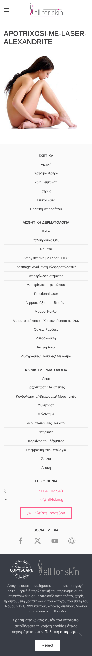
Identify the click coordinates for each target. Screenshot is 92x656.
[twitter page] (37, 540)
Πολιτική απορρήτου (62, 632)
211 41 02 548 (50, 491)
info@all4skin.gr (50, 499)
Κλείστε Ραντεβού (49, 513)
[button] (6, 10)
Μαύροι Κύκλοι (46, 311)
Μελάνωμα (46, 414)
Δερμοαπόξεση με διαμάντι (46, 303)
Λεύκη (46, 468)
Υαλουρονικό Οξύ (46, 240)
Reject (47, 645)
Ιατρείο (46, 191)
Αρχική (46, 164)
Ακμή (46, 378)
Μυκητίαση (46, 405)
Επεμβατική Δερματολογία (46, 450)
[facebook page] (20, 540)
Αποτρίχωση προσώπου (46, 285)
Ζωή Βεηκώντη (46, 182)
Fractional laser (46, 294)
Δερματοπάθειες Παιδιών (46, 423)
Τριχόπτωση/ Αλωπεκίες (46, 387)
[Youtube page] (54, 540)
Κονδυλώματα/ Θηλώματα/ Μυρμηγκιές (46, 396)
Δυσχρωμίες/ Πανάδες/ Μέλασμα (46, 356)
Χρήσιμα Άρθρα (46, 173)
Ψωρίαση (46, 432)
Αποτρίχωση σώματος (46, 276)
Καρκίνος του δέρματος (46, 441)
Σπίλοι (46, 459)
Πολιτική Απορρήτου (46, 209)
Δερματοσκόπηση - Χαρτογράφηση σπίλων (46, 320)
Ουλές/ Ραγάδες (46, 329)
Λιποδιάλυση (46, 338)
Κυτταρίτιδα (46, 347)
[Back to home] (46, 10)
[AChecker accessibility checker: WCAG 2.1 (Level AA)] (72, 540)
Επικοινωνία (46, 200)
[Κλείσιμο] (80, 634)
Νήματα (46, 249)
